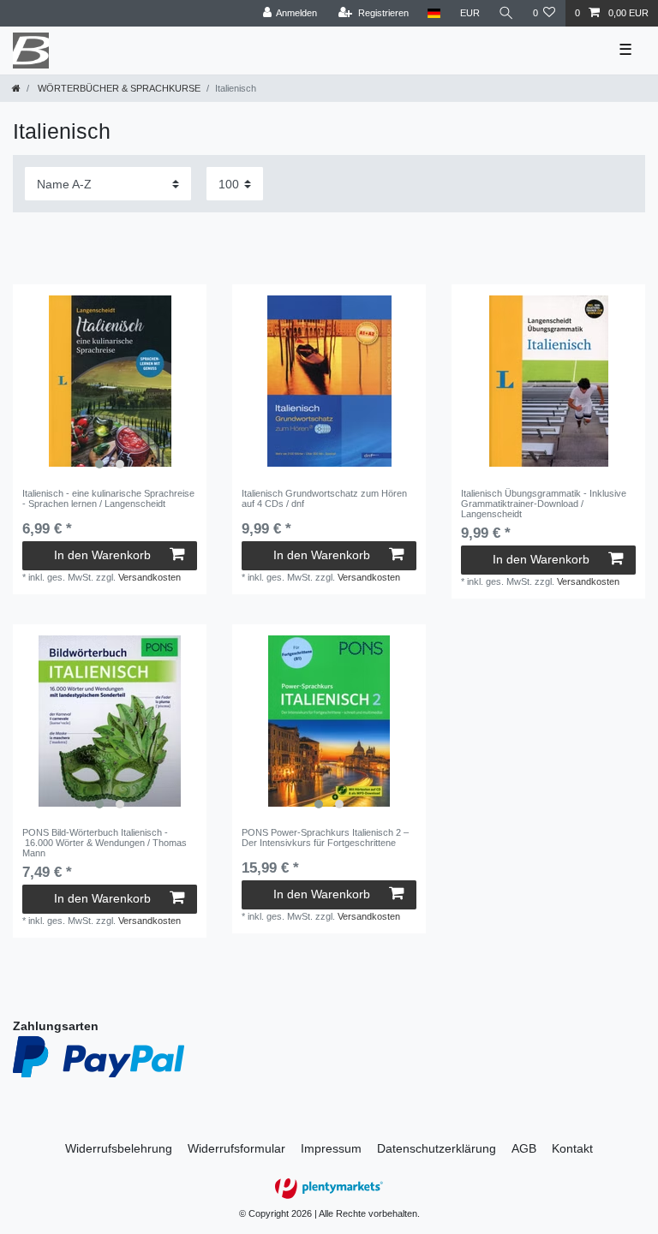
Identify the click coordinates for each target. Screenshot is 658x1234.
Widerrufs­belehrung (118, 1148)
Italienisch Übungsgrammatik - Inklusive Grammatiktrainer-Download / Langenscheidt (543, 504)
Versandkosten (149, 577)
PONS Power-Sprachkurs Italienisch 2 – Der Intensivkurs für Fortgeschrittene (325, 837)
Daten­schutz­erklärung (436, 1148)
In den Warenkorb (102, 555)
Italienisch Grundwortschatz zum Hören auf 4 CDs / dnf (324, 498)
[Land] (434, 13)
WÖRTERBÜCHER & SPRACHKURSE (117, 88)
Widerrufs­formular (236, 1148)
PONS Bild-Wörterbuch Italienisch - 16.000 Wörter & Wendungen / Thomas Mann (104, 843)
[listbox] (109, 381)
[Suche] (506, 13)
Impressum (331, 1148)
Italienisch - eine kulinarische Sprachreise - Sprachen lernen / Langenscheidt (108, 498)
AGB (523, 1148)
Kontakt (572, 1148)
